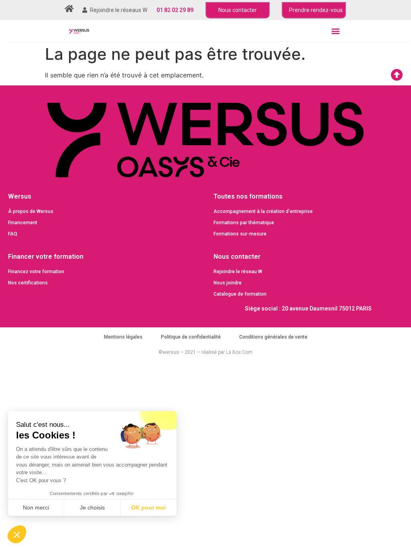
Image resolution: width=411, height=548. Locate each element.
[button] (335, 30)
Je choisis (92, 507)
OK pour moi (148, 507)
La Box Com (239, 352)
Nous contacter (237, 10)
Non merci (36, 507)
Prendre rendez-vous (316, 10)
